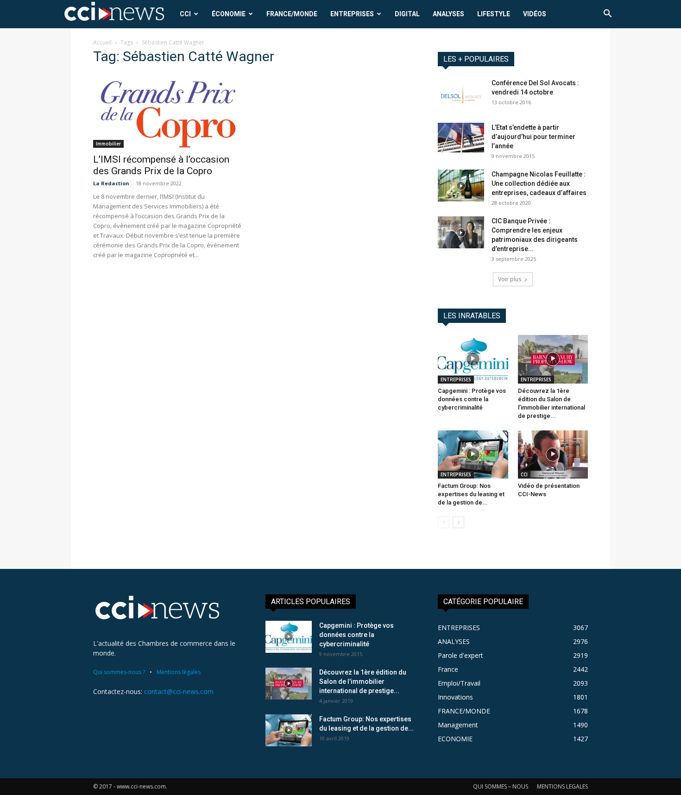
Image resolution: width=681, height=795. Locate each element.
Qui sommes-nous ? (119, 672)
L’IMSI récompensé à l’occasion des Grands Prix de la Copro (161, 165)
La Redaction (111, 183)
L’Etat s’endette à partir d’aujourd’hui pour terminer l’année (533, 137)
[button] (607, 14)
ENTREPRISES (352, 14)
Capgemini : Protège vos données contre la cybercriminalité (472, 399)
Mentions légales (179, 672)
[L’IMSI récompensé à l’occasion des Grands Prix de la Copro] (168, 111)
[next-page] (458, 522)
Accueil (102, 42)
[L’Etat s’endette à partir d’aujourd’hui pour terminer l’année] (461, 137)
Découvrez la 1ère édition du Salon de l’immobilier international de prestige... (362, 681)
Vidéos (534, 14)
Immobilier (108, 143)
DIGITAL (407, 14)
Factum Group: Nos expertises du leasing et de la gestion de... (471, 494)
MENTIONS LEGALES (562, 786)
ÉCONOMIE (229, 14)
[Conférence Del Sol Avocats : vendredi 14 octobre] (461, 94)
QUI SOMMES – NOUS (500, 786)
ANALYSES (448, 14)
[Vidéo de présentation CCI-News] (553, 454)
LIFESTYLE (493, 14)
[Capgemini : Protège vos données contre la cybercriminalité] (473, 359)
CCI (185, 14)
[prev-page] (443, 522)
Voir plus (509, 279)
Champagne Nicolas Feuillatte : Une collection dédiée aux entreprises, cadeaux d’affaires (539, 183)
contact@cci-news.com (179, 691)
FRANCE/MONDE (291, 14)
